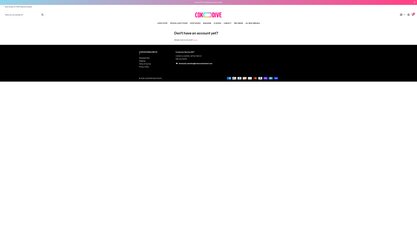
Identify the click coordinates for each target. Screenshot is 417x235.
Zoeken (42, 14)
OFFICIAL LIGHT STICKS (179, 23)
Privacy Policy (144, 67)
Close (414, 2)
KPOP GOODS (195, 23)
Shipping (142, 61)
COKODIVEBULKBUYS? (148, 53)
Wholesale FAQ (144, 58)
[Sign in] (409, 14)
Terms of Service (145, 64)
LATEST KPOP (162, 23)
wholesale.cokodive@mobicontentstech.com (195, 63)
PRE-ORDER (238, 23)
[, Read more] (402, 14)
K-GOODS (217, 23)
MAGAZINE (207, 23)
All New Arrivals (253, 23)
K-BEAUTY (227, 23)
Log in (195, 40)
